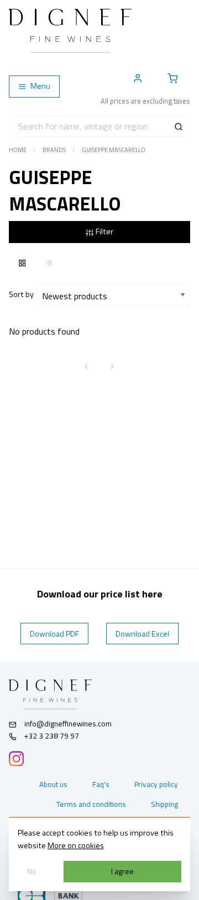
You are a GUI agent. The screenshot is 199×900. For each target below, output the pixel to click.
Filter (103, 231)
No (31, 871)
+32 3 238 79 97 (51, 735)
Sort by (23, 294)
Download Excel (142, 634)
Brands (54, 149)
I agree (122, 871)
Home (18, 149)
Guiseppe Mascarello (113, 149)
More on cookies (76, 845)
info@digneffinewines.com (68, 723)
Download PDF (54, 634)
